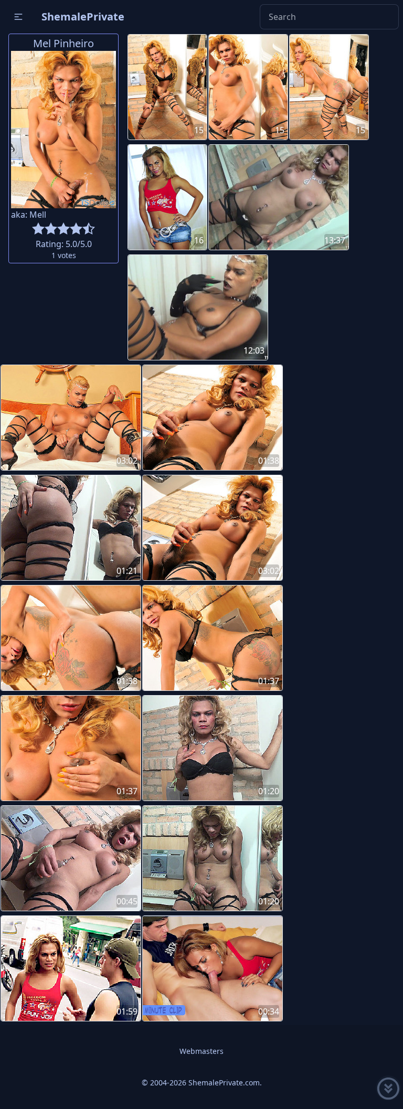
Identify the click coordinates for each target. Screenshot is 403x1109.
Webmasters (201, 1051)
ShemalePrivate (82, 16)
